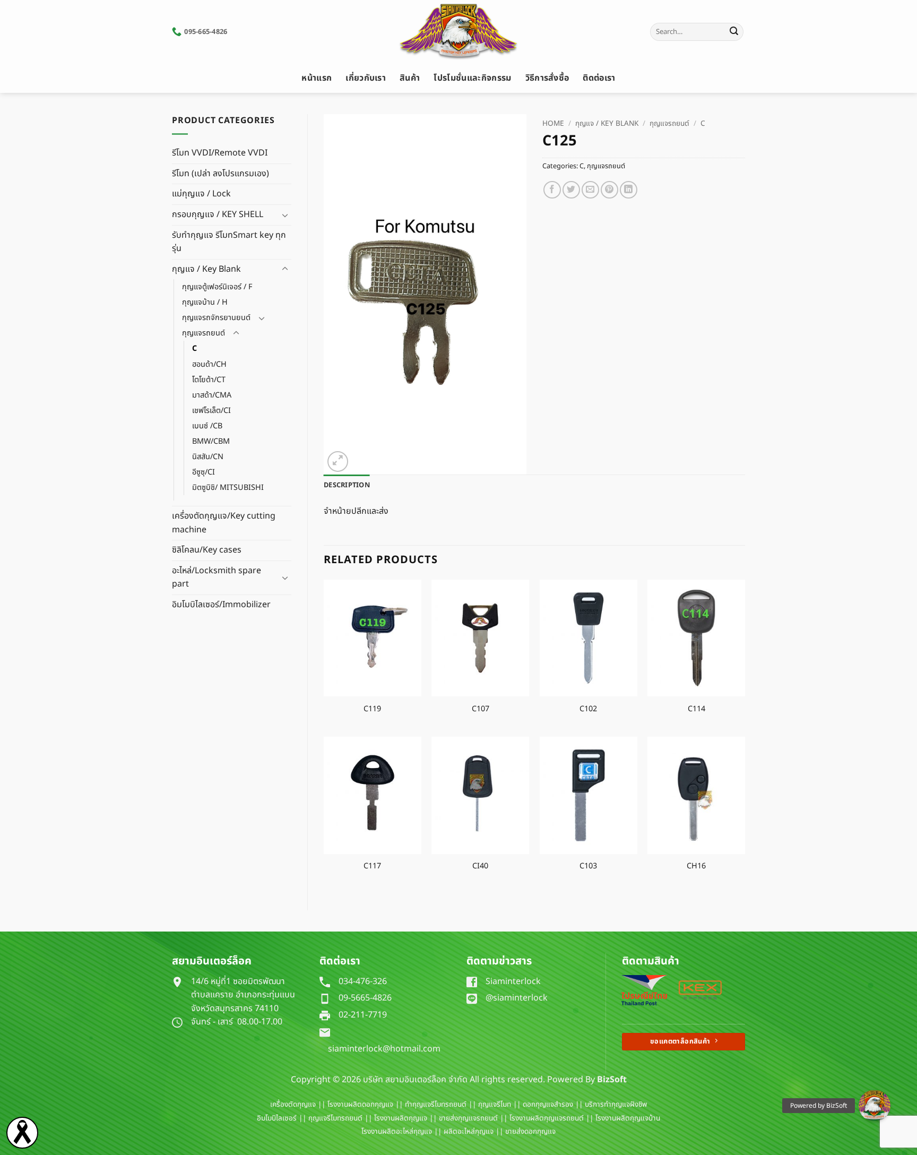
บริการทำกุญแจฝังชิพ (616, 1104)
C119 (372, 709)
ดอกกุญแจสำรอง (548, 1104)
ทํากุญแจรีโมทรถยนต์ (435, 1104)
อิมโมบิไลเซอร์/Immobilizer (221, 604)
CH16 (696, 866)
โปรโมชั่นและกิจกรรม (472, 78)
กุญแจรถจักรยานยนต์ (216, 317)
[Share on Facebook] (552, 190)
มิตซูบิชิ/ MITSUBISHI (228, 487)
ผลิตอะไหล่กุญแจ (469, 1131)
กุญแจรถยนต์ (203, 333)
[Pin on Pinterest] (609, 190)
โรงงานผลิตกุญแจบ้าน (627, 1118)
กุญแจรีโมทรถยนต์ (335, 1118)
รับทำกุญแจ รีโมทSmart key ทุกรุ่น (229, 242)
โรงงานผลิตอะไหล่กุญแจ (396, 1131)
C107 (480, 709)
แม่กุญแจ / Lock (201, 193)
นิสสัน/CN (207, 456)
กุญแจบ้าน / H (205, 302)
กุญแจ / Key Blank (206, 269)
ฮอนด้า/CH (209, 364)
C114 (696, 709)
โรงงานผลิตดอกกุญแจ (360, 1104)
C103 (588, 866)
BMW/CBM (211, 441)
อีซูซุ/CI (203, 472)
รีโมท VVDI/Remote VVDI (219, 152)
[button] (337, 461)
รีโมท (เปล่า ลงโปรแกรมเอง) (220, 173)
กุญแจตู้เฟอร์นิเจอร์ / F (217, 286)
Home (553, 123)
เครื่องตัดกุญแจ (293, 1104)
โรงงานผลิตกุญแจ (400, 1118)
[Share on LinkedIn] (628, 190)
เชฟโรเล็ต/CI (211, 410)
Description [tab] (347, 485)
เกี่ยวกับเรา (365, 78)
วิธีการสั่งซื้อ (547, 78)
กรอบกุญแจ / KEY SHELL (217, 214)
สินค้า (410, 78)
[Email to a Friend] (590, 190)
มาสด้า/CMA (211, 395)
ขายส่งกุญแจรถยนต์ (468, 1118)
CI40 (480, 866)
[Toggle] (285, 215)
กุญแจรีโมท (494, 1104)
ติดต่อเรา (599, 78)
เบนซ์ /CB (207, 426)
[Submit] (734, 32)
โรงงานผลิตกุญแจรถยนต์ (546, 1118)
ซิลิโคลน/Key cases (206, 550)
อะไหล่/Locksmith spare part (216, 577)
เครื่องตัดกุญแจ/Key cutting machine (223, 523)
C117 (372, 866)
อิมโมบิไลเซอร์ (277, 1118)
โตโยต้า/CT (209, 379)
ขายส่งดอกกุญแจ (530, 1131)
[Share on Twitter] (571, 190)
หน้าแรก (316, 78)
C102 (588, 709)
